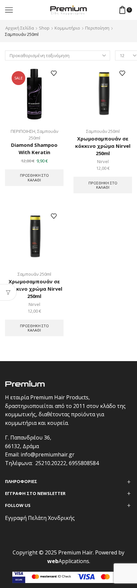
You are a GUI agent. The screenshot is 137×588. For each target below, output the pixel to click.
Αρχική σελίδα (19, 28)
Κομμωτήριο (67, 28)
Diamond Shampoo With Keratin (34, 148)
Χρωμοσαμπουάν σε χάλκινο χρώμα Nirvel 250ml (34, 288)
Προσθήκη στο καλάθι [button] (34, 177)
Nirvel (103, 161)
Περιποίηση (97, 28)
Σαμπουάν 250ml (103, 131)
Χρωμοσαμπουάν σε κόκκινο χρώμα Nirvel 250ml (102, 145)
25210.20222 (50, 463)
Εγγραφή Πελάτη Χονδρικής (40, 518)
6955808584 (84, 463)
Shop (44, 28)
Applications (68, 561)
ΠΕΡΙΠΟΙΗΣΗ (23, 131)
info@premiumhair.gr (47, 454)
